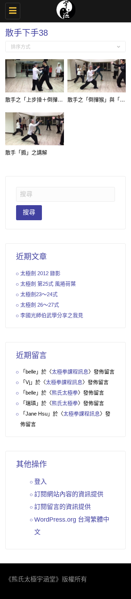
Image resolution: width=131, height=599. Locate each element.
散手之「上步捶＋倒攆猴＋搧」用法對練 (52, 100)
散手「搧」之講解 (26, 152)
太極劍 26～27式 (39, 305)
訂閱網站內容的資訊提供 (68, 494)
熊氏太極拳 (65, 393)
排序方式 (20, 46)
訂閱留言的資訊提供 (62, 506)
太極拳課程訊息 (70, 372)
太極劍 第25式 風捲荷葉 (48, 284)
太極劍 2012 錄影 (40, 273)
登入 (40, 481)
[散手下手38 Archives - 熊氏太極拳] (64, 9)
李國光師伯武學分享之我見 (51, 315)
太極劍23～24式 (39, 294)
